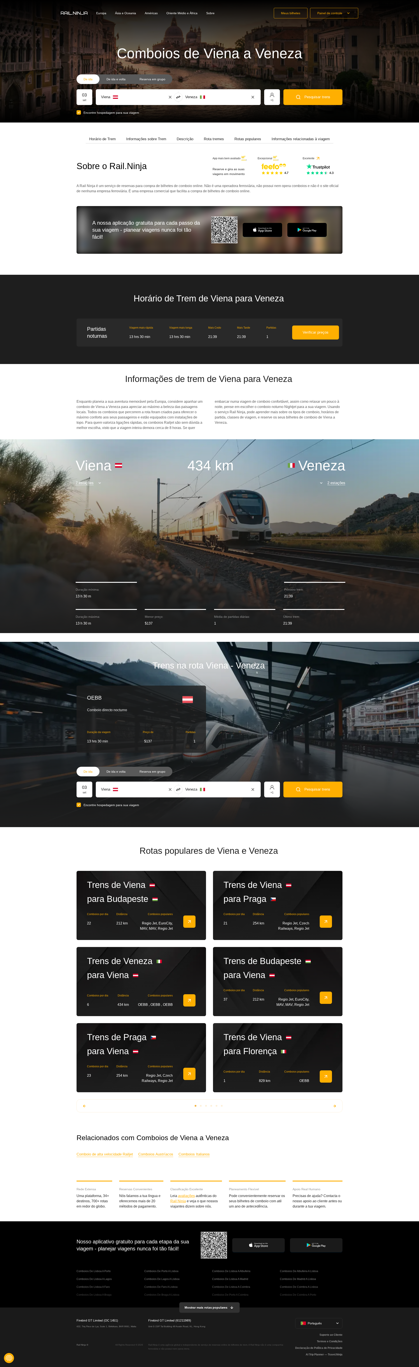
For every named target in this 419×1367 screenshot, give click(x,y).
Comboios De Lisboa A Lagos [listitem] (94, 1279)
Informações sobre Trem (146, 139)
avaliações (186, 1196)
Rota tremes (214, 139)
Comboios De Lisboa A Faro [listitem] (93, 1286)
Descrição (185, 139)
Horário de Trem (102, 139)
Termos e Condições (329, 1341)
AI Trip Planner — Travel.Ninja (324, 1354)
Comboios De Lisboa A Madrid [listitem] (230, 1279)
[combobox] (125, 97)
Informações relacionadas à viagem (301, 139)
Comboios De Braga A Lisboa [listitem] (161, 1294)
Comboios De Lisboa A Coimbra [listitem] (231, 1286)
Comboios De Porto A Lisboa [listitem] (161, 1271)
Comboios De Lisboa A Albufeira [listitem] (231, 1271)
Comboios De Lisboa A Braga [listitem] (94, 1294)
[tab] (102, 139)
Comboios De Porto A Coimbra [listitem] (230, 1294)
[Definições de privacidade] (9, 1358)
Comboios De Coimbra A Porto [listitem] (298, 1294)
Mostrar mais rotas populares (206, 1307)
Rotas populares (247, 139)
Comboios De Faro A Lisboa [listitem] (161, 1286)
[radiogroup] (124, 79)
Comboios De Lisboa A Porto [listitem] (94, 1271)
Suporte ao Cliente (330, 1334)
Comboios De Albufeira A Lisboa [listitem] (299, 1271)
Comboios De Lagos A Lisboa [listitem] (162, 1279)
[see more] (189, 921)
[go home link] (74, 13)
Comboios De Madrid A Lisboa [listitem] (298, 1279)
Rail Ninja (178, 1201)
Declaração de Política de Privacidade (318, 1347)
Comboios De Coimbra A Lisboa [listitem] (299, 1286)
